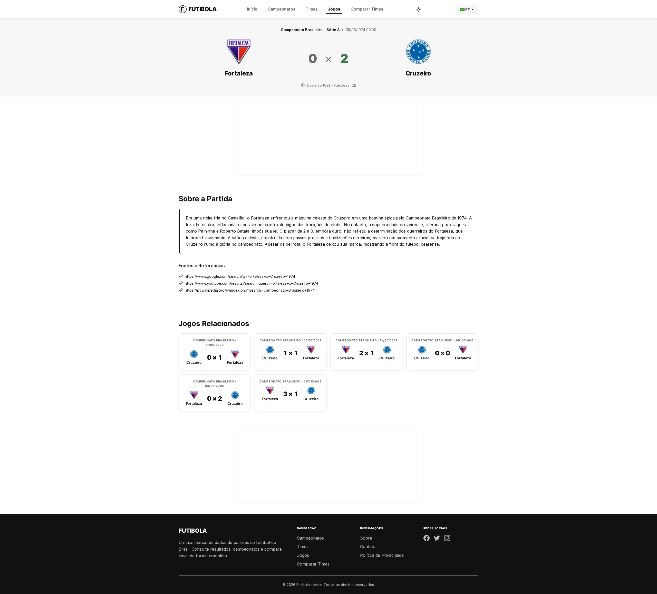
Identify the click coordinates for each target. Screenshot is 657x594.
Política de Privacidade (382, 555)
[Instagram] (447, 539)
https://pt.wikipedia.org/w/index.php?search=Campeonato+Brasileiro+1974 (250, 290)
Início (252, 9)
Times (312, 9)
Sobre (366, 538)
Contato (367, 546)
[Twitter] (437, 539)
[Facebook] (426, 539)
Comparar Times (367, 9)
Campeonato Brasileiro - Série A (310, 29)
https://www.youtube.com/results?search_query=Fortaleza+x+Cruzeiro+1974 (251, 283)
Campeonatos (281, 9)
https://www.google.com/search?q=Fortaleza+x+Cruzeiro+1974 (240, 276)
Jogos (334, 9)
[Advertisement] (328, 139)
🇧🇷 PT (465, 9)
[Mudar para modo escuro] (418, 9)
